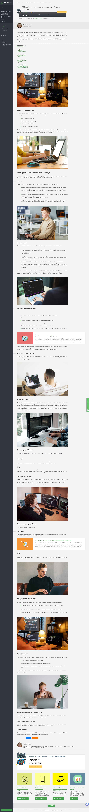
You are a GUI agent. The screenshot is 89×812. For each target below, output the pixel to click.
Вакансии (4, 31)
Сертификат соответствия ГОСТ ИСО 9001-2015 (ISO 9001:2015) (7, 41)
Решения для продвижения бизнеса (7, 28)
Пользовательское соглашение (45, 810)
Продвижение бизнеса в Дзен (6, 17)
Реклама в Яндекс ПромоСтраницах (4, 14)
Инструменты (4, 30)
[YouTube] (3, 35)
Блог (3, 26)
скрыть (25, 45)
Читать (73, 798)
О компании (60, 810)
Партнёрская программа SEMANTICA (6, 45)
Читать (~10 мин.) (40, 798)
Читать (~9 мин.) (58, 798)
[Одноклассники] (35, 738)
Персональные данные (54, 810)
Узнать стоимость (35, 767)
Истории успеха (5, 25)
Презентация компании (6, 38)
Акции (2, 19)
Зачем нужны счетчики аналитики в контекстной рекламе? (22, 789)
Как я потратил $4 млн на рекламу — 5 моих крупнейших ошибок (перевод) (60, 789)
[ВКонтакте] (28, 738)
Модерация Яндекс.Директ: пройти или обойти (41, 788)
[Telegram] (5, 35)
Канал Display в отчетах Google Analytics (77, 788)
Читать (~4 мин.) (22, 798)
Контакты (51, 805)
